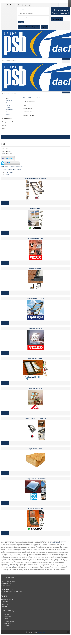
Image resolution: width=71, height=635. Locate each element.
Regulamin (7, 616)
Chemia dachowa (7, 118)
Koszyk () (55, 5)
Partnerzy (7, 625)
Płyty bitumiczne (27, 108)
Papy (24, 105)
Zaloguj (21, 22)
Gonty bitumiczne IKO (29, 102)
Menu (7, 98)
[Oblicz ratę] (10, 164)
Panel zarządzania (24, 27)
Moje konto (35, 27)
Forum (6, 619)
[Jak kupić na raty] (8, 160)
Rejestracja (10, 5)
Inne (3, 128)
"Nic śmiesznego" (9, 621)
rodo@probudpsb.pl (56, 542)
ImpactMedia (41, 632)
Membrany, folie (27, 112)
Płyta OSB (5, 149)
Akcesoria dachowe (28, 115)
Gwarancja (7, 623)
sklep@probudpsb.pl (7, 599)
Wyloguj (44, 27)
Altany (4, 125)
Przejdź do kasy (57, 19)
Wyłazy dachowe (7, 153)
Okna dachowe (6, 151)
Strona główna (8, 172)
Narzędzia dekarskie (8, 122)
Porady (6, 614)
